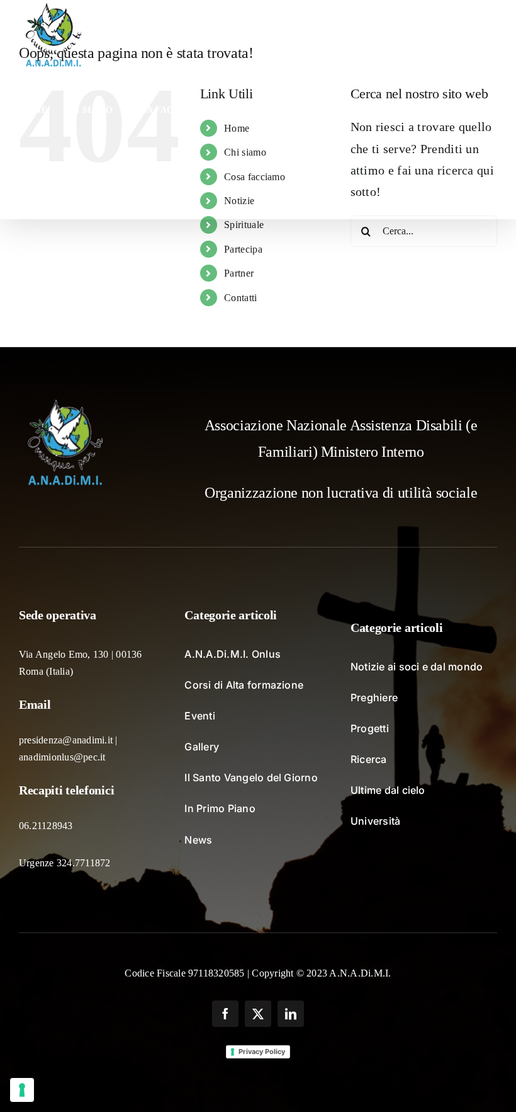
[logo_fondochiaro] (66, 404)
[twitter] (258, 1013)
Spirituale (244, 224)
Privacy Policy (261, 1051)
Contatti (240, 297)
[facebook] (225, 1013)
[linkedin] (291, 1013)
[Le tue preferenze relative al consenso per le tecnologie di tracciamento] (22, 1090)
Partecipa (243, 249)
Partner (239, 273)
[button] (85, 182)
